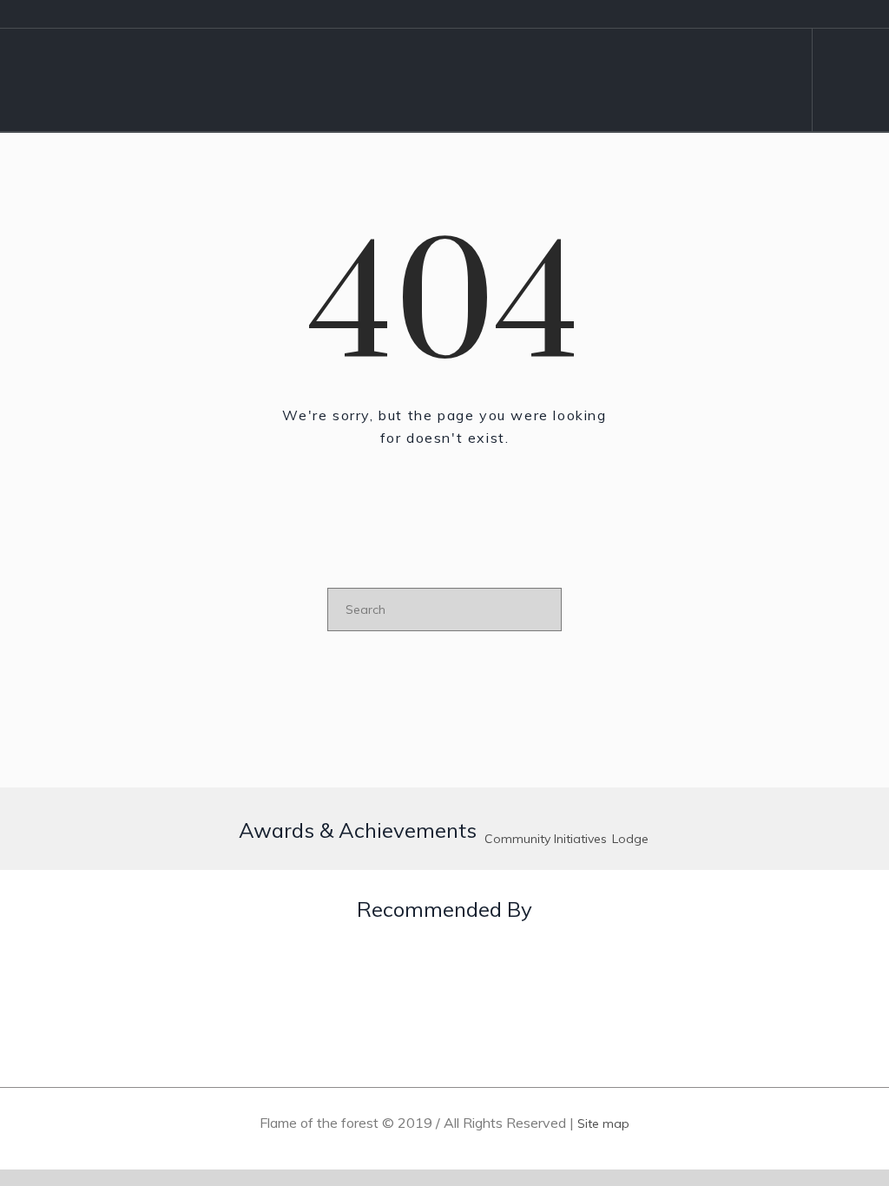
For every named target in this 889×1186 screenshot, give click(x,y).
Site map (603, 1123)
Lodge (630, 839)
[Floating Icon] (837, 1056)
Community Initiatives (545, 839)
